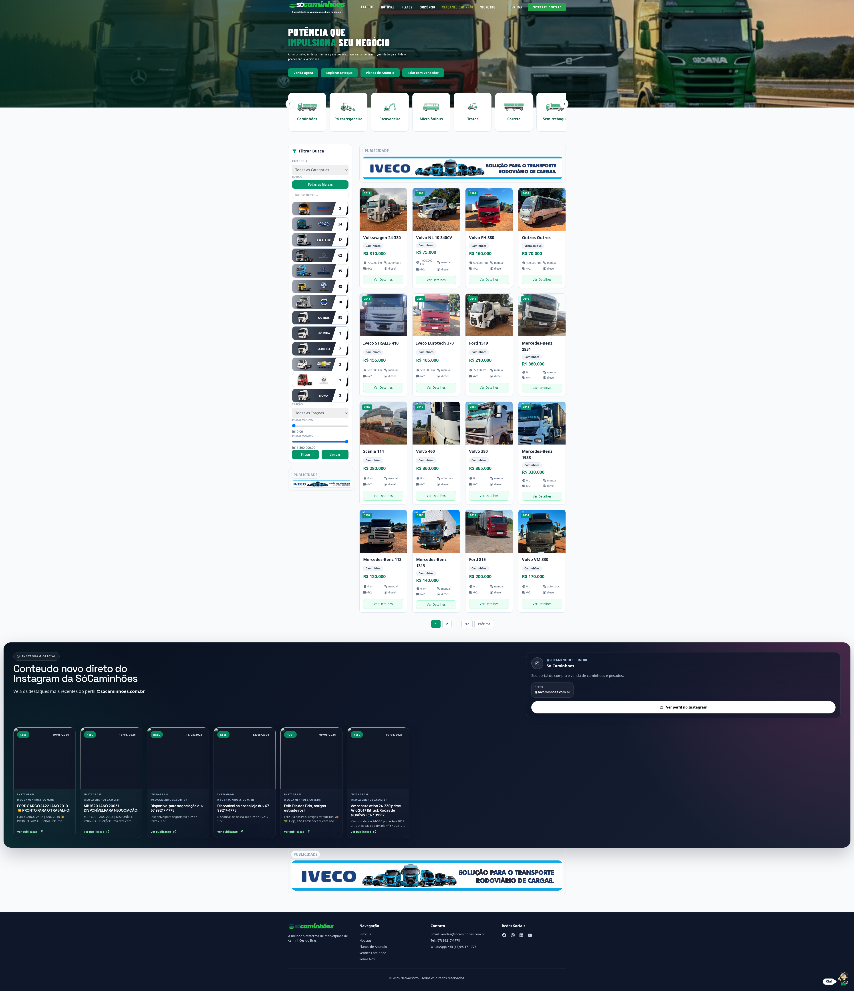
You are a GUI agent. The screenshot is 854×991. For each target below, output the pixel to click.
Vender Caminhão (372, 953)
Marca (297, 177)
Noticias (388, 7)
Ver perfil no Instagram (686, 707)
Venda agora (303, 73)
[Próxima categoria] (564, 104)
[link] (383, 238)
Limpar (335, 454)
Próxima (484, 624)
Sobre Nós (487, 7)
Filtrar (305, 454)
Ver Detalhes (383, 279)
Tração (297, 404)
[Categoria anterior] (290, 104)
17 (467, 624)
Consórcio (427, 7)
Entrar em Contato (546, 7)
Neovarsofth (410, 978)
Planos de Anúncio (380, 73)
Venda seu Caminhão (457, 7)
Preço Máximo (303, 436)
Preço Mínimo (302, 420)
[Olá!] (843, 979)
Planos (407, 7)
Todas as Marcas (320, 184)
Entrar (517, 7)
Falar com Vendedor (423, 73)
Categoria (299, 161)
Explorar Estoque (339, 73)
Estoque (367, 7)
